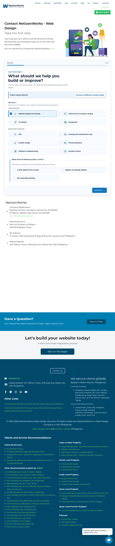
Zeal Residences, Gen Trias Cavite (21, 483)
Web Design (38, 429)
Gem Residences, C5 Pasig (18, 521)
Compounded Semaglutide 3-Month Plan (25, 452)
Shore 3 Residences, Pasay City (20, 524)
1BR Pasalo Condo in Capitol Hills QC (77, 452)
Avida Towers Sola (69, 478)
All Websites (58, 404)
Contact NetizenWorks (35, 404)
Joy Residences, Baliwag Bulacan (21, 512)
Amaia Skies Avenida (70, 467)
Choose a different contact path (90, 95)
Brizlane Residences (70, 449)
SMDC (39, 468)
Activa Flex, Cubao (69, 519)
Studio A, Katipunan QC (72, 525)
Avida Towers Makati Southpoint (75, 484)
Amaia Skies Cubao (70, 464)
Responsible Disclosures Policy (18, 411)
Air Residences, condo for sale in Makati (24, 472)
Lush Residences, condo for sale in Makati (25, 475)
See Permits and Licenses (21, 216)
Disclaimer (44, 408)
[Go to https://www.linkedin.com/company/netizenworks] (21, 392)
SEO (48, 429)
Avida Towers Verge (70, 481)
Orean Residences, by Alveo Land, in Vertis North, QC (84, 493)
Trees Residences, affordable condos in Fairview (28, 501)
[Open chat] (109, 540)
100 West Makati (68, 522)
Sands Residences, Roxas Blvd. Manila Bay (25, 492)
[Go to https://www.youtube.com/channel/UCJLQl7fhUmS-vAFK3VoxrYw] (26, 392)
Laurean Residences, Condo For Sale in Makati (82, 510)
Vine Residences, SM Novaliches (21, 515)
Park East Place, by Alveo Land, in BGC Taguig (81, 502)
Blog (49, 404)
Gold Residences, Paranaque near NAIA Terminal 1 (29, 478)
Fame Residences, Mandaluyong (21, 509)
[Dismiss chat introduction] (110, 531)
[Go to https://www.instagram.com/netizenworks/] (16, 392)
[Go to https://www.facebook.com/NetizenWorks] (5, 392)
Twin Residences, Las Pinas (19, 518)
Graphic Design (63, 429)
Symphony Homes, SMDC (18, 527)
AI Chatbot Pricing (15, 449)
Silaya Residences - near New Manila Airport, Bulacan (85, 446)
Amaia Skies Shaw (69, 470)
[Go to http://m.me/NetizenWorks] (11, 392)
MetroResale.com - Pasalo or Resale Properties (82, 455)
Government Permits (14, 404)
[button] (96, 321)
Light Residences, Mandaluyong (21, 507)
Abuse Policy (56, 408)
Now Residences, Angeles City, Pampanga (25, 481)
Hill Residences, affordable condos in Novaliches (28, 504)
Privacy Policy (32, 408)
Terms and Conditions (14, 408)
